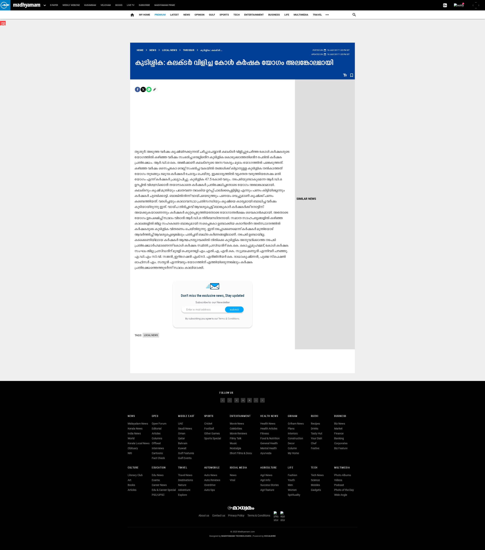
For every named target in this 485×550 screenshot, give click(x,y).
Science (315, 480)
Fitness (264, 433)
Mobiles (315, 485)
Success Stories (269, 485)
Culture (133, 467)
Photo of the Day (344, 489)
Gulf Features (186, 453)
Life (286, 14)
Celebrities (236, 428)
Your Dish (316, 438)
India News (134, 433)
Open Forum (159, 423)
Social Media (238, 467)
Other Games (212, 433)
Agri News (266, 475)
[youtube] (249, 400)
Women (292, 489)
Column (292, 448)
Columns (157, 438)
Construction (295, 438)
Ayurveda (265, 453)
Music (233, 443)
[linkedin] (243, 400)
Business (274, 14)
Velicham (106, 5)
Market (338, 428)
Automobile (212, 467)
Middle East (186, 416)
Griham (292, 416)
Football (209, 428)
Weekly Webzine (71, 5)
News (186, 14)
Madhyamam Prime (164, 5)
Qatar (181, 438)
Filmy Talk (235, 438)
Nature (182, 485)
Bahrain (182, 443)
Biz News (339, 423)
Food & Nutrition (270, 438)
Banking (339, 438)
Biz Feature (340, 448)
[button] (5, 5)
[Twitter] (143, 89)
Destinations (185, 480)
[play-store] (277, 516)
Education (159, 467)
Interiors (293, 433)
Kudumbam (90, 5)
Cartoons (157, 453)
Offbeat (156, 443)
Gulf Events (185, 458)
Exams (156, 480)
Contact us (218, 515)
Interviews (158, 448)
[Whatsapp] (149, 89)
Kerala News (135, 428)
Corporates (340, 443)
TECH (236, 14)
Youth (291, 480)
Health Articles (268, 428)
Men (290, 485)
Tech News (317, 475)
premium (160, 14)
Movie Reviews (238, 433)
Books (118, 5)
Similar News (306, 199)
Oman (181, 433)
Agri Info (265, 480)
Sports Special (212, 438)
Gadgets (316, 489)
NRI (130, 453)
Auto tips (209, 489)
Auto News (210, 475)
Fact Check (158, 458)
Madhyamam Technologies (236, 536)
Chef (313, 443)
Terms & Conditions (228, 318)
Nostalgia (235, 448)
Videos (338, 480)
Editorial (156, 428)
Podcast (339, 485)
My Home (144, 14)
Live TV (130, 5)
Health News (269, 416)
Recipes (315, 423)
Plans (291, 428)
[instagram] (236, 400)
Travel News (185, 475)
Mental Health (268, 448)
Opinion (199, 14)
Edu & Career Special (164, 489)
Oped (155, 416)
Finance (338, 433)
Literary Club (135, 475)
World (131, 438)
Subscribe (144, 5)
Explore (182, 494)
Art (129, 480)
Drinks (314, 428)
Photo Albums (342, 475)
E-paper (54, 5)
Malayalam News (138, 423)
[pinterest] (262, 400)
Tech (314, 467)
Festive (315, 448)
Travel (317, 14)
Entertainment (254, 14)
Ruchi (314, 416)
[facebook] (137, 89)
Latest (174, 14)
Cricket (208, 423)
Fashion (292, 475)
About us (204, 515)
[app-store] (283, 516)
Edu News (157, 475)
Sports (224, 14)
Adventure (184, 489)
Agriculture (268, 467)
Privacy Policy (236, 515)
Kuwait (182, 448)
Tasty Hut (316, 433)
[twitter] (229, 400)
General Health (269, 443)
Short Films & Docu (241, 453)
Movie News (237, 423)
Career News (159, 485)
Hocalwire (270, 536)
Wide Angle (340, 494)
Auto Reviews (212, 480)
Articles (156, 433)
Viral (232, 480)
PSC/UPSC (158, 494)
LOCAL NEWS (151, 335)
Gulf (212, 14)
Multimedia (301, 14)
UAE (180, 423)
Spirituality (294, 494)
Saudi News (185, 428)
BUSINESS (340, 416)
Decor (291, 443)
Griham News (296, 423)
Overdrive (209, 485)
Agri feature (267, 489)
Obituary (133, 448)
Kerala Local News (138, 443)
